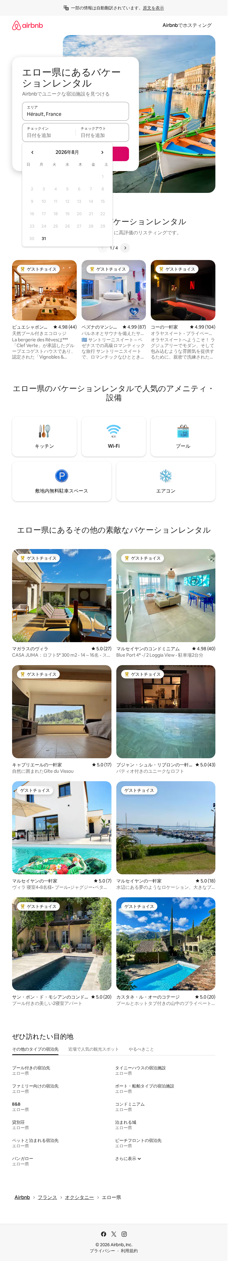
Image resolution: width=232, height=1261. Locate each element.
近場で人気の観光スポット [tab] (93, 1049)
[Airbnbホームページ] (27, 25)
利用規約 (129, 1250)
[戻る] (103, 248)
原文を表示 (153, 8)
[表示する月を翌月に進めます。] (102, 152)
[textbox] (49, 135)
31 (44, 238)
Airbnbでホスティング (187, 25)
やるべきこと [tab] (141, 1049)
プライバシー (102, 1250)
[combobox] (75, 114)
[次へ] (125, 248)
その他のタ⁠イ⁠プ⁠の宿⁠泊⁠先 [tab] (35, 1049)
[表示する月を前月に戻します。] (32, 152)
